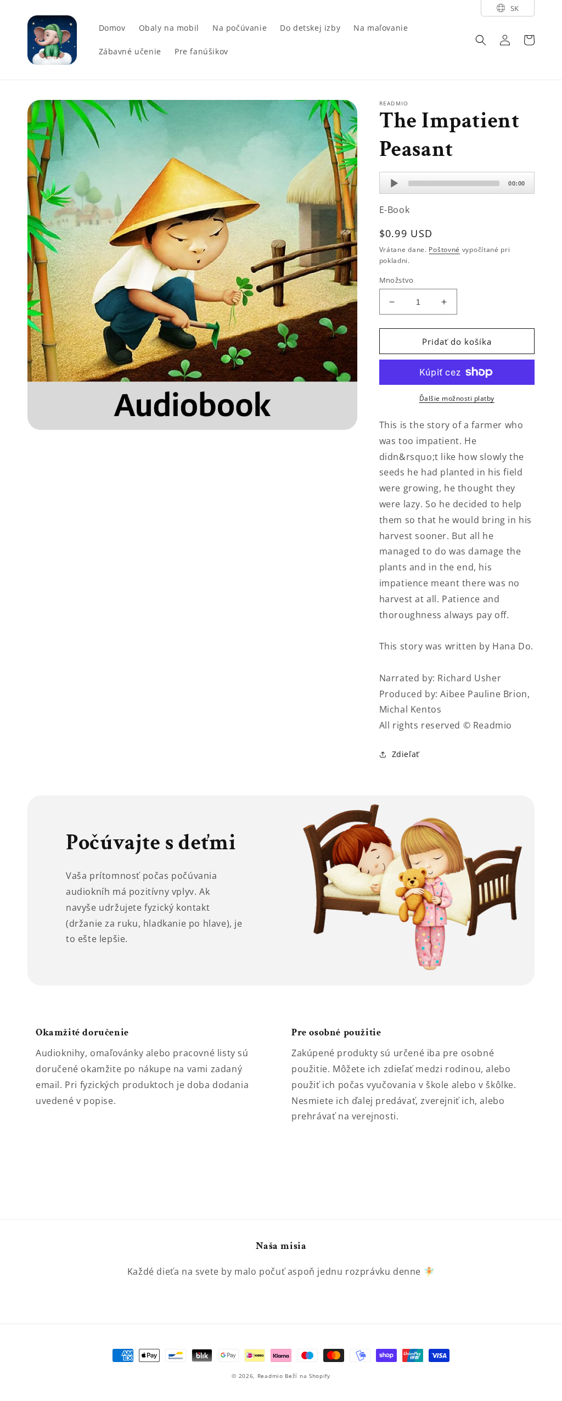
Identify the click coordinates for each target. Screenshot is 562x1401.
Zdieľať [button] (405, 754)
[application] (457, 183)
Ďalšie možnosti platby (456, 398)
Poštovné (444, 249)
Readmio (270, 1376)
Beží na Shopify (307, 1376)
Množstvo (396, 280)
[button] (481, 40)
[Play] (394, 183)
